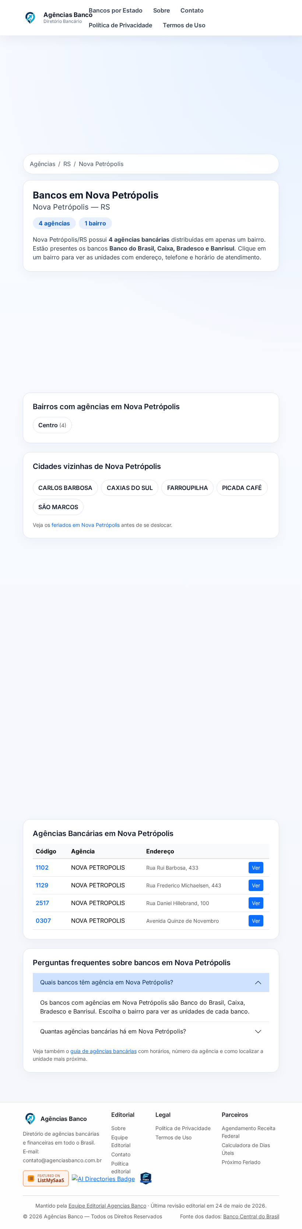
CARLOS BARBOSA (65, 487)
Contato (192, 10)
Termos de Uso (184, 25)
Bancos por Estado (116, 10)
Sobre (161, 10)
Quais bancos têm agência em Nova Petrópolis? (106, 982)
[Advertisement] (151, 96)
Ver (256, 867)
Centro (52, 425)
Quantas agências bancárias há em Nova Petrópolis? (113, 1031)
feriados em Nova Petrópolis (86, 525)
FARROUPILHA (187, 487)
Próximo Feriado (241, 1162)
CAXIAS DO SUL (130, 487)
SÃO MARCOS (58, 507)
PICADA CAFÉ (242, 487)
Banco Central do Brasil (251, 1216)
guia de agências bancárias (103, 1051)
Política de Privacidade (120, 25)
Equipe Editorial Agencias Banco (107, 1205)
